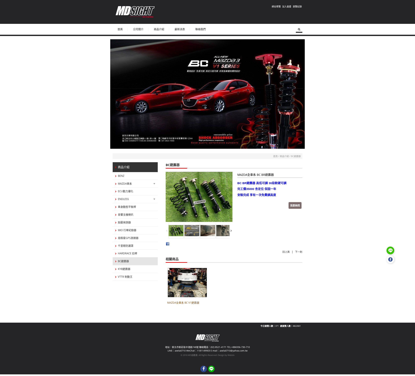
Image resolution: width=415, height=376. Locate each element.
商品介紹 (284, 156)
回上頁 (286, 251)
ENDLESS (123, 199)
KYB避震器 (124, 269)
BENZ (121, 176)
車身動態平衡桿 (127, 207)
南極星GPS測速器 (128, 238)
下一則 (298, 251)
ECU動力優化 (125, 191)
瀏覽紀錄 (297, 6)
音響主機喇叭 (125, 214)
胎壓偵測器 (124, 222)
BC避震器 (296, 156)
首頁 (275, 156)
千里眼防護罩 (125, 246)
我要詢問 (295, 205)
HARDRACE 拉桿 (127, 253)
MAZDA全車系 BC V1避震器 (183, 302)
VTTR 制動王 (125, 277)
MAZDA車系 (125, 183)
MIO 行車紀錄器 (127, 230)
